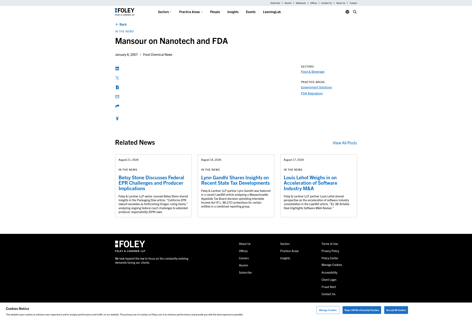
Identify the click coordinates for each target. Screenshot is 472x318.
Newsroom (301, 3)
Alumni (287, 3)
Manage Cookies (328, 309)
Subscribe (275, 3)
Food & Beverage (312, 71)
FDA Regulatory (312, 93)
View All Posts (345, 142)
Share (117, 106)
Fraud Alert (329, 287)
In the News (124, 31)
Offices (313, 3)
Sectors (163, 12)
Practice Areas (189, 12)
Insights (233, 12)
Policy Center (330, 258)
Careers (353, 3)
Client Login (329, 279)
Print (117, 87)
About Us (340, 3)
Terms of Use (330, 243)
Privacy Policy (330, 251)
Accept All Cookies (396, 309)
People (215, 12)
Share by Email (117, 96)
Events (251, 12)
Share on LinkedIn (117, 68)
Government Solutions (316, 87)
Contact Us (326, 3)
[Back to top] (117, 119)
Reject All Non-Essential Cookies (362, 309)
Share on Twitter (117, 78)
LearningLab (272, 12)
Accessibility (329, 272)
